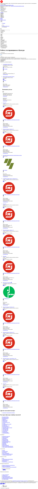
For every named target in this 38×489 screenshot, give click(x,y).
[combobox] (5, 30)
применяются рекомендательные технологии (20, 480)
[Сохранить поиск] (1, 35)
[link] (2, 16)
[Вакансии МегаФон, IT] (20, 292)
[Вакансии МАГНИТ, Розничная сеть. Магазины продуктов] (20, 113)
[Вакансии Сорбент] (20, 164)
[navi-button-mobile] (1, 21)
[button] (1, 18)
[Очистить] (1, 32)
